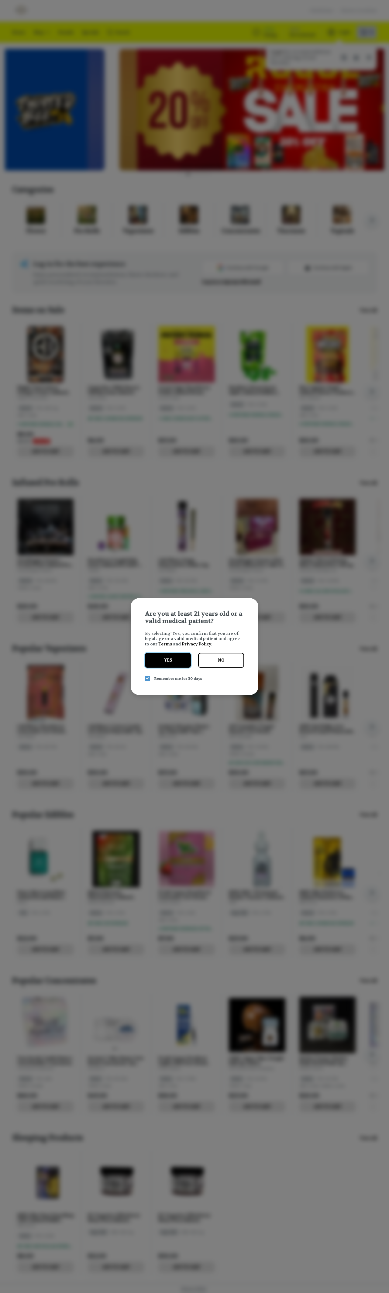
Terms (165, 644)
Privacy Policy (196, 644)
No (221, 660)
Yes (168, 660)
